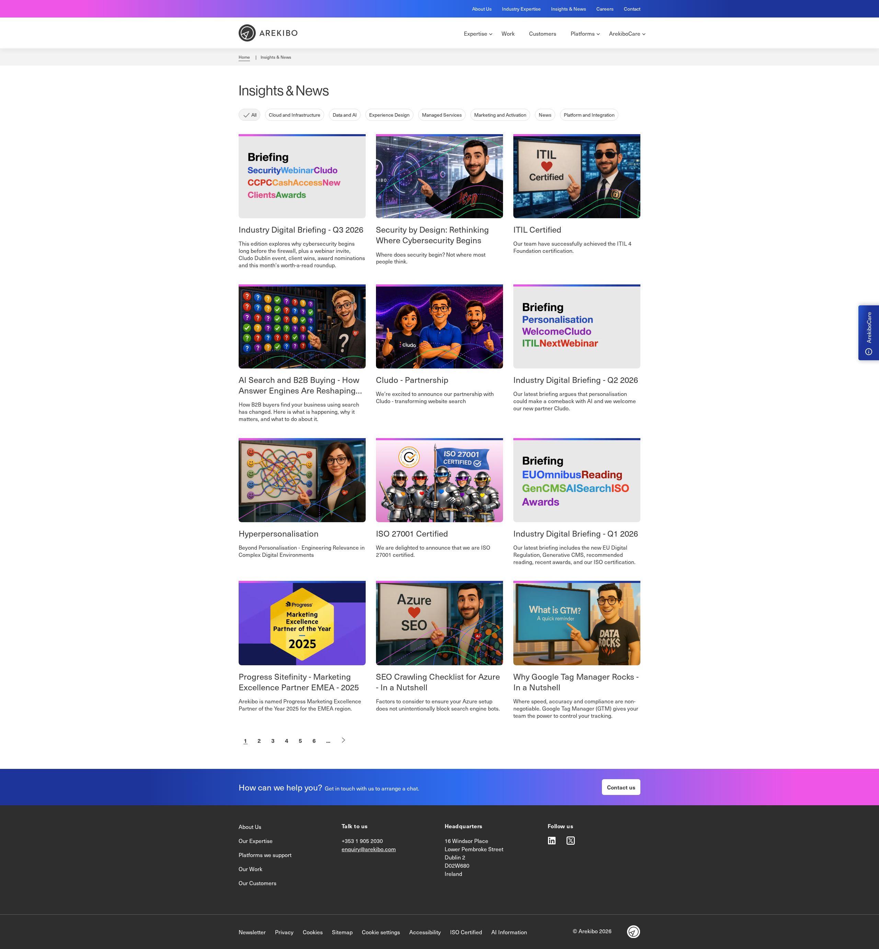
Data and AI (345, 114)
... (328, 740)
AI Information (509, 932)
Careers (605, 8)
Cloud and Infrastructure (294, 114)
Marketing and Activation (500, 114)
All (253, 114)
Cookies (313, 932)
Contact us (621, 787)
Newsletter (252, 932)
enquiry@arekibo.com (369, 849)
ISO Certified (466, 932)
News (545, 114)
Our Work (250, 869)
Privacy (284, 932)
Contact (632, 8)
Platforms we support (265, 855)
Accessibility (425, 932)
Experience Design (389, 114)
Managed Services (442, 114)
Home (244, 57)
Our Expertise (256, 840)
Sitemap (342, 932)
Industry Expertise (521, 8)
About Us (482, 8)
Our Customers (257, 883)
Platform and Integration (589, 114)
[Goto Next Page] (343, 740)
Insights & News (568, 8)
